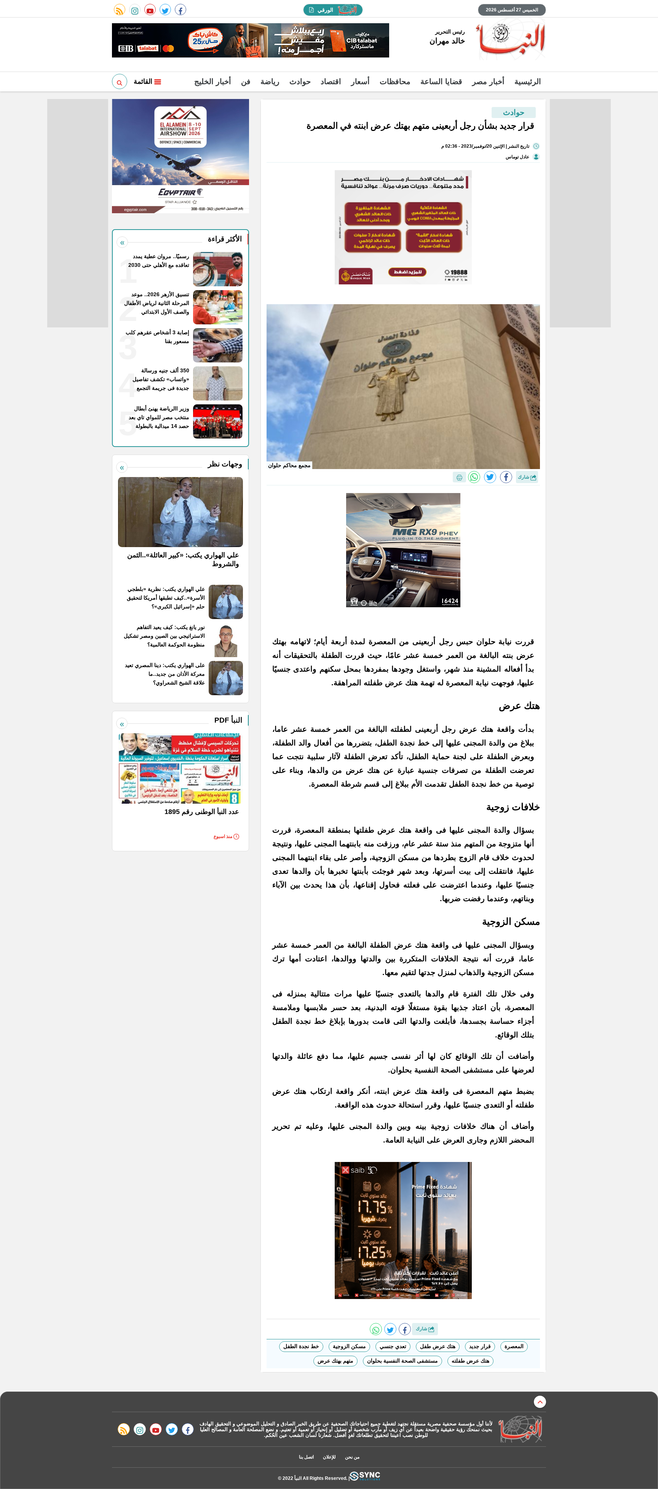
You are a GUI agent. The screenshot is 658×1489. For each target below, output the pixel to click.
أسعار (360, 81)
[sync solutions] (365, 1478)
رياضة (269, 81)
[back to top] (540, 1402)
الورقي (325, 10)
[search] (119, 81)
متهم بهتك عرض (335, 1361)
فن (246, 81)
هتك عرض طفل (437, 1346)
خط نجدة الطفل (301, 1346)
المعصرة (514, 1346)
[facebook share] (506, 477)
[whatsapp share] (474, 477)
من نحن (352, 1457)
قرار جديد (480, 1346)
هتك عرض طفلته (470, 1361)
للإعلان (329, 1457)
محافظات (395, 81)
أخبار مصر (488, 81)
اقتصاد (331, 81)
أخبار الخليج (212, 81)
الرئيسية (527, 81)
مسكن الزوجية (349, 1346)
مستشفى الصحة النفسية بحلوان (402, 1361)
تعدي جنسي (393, 1346)
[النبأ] (509, 40)
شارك (524, 477)
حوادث (300, 81)
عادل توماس (517, 157)
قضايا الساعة (441, 81)
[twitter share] (490, 477)
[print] (459, 477)
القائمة (144, 81)
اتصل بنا (306, 1457)
